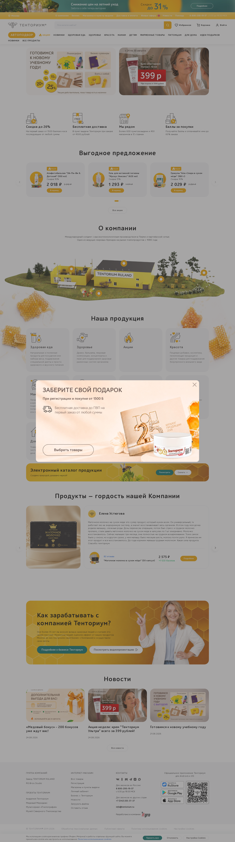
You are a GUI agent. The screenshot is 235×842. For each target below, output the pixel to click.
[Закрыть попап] (194, 384)
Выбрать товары (68, 450)
